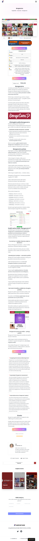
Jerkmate (17, 485)
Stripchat (5, 485)
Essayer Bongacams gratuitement (25, 43)
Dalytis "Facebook (15, 458)
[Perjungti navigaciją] (36, 1)
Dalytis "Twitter (25, 458)
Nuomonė (19, 10)
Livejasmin (29, 485)
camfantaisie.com (18, 445)
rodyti (17, 83)
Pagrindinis (14, 10)
